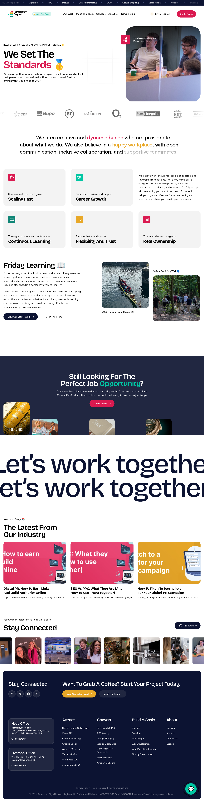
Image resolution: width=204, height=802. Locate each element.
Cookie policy (99, 787)
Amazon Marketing (71, 749)
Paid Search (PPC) (106, 728)
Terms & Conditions (118, 787)
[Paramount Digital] (17, 14)
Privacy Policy (83, 787)
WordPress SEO (70, 759)
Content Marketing (71, 738)
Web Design (138, 738)
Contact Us (172, 738)
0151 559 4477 (20, 765)
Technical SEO (69, 754)
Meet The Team (85, 13)
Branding (136, 733)
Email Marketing (104, 757)
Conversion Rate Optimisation (105, 750)
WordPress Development (144, 749)
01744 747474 (20, 739)
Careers (170, 743)
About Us (113, 13)
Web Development (141, 743)
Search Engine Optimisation (75, 728)
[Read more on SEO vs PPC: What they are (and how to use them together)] (101, 563)
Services (101, 13)
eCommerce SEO (71, 765)
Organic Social (69, 743)
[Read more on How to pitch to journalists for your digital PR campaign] (169, 563)
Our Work (68, 13)
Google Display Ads (106, 743)
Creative (136, 728)
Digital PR (67, 733)
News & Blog (128, 13)
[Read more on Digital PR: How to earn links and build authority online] (34, 563)
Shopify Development (142, 754)
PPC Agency (103, 733)
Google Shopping (105, 738)
